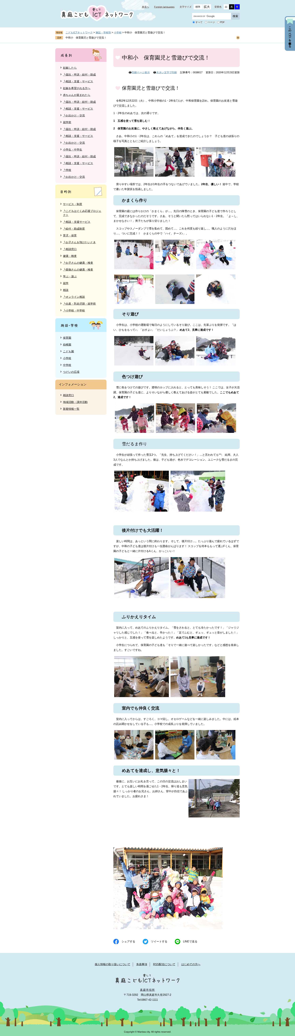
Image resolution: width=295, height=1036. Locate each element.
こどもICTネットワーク (79, 32)
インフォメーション (72, 384)
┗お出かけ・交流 (74, 115)
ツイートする (159, 941)
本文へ (145, 6)
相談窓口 (68, 395)
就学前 (67, 122)
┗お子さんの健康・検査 (78, 262)
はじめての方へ (190, 964)
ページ (211, 22)
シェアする (128, 941)
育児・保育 (70, 235)
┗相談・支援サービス (76, 221)
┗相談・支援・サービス (78, 81)
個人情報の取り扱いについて (112, 964)
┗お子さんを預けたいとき (79, 242)
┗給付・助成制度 (74, 228)
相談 (65, 290)
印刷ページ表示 (141, 72)
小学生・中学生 (72, 149)
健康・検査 (70, 256)
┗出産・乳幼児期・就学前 (79, 303)
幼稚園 (67, 344)
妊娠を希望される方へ (76, 88)
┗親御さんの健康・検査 (78, 269)
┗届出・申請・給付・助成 (79, 74)
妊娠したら (70, 67)
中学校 (67, 365)
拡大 (207, 7)
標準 (197, 6)
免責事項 (141, 964)
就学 (65, 283)
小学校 (118, 32)
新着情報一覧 (71, 408)
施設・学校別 (103, 32)
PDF (222, 22)
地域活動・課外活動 (75, 402)
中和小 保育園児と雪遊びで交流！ (86, 37)
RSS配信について (164, 964)
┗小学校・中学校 (74, 310)
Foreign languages (164, 6)
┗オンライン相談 (74, 296)
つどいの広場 (71, 371)
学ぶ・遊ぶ (70, 276)
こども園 (68, 351)
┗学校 (67, 170)
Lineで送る (190, 941)
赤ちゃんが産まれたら (76, 95)
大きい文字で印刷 (166, 72)
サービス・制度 (72, 204)
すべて (199, 22)
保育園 (67, 337)
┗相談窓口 (70, 249)
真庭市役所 (147, 989)
